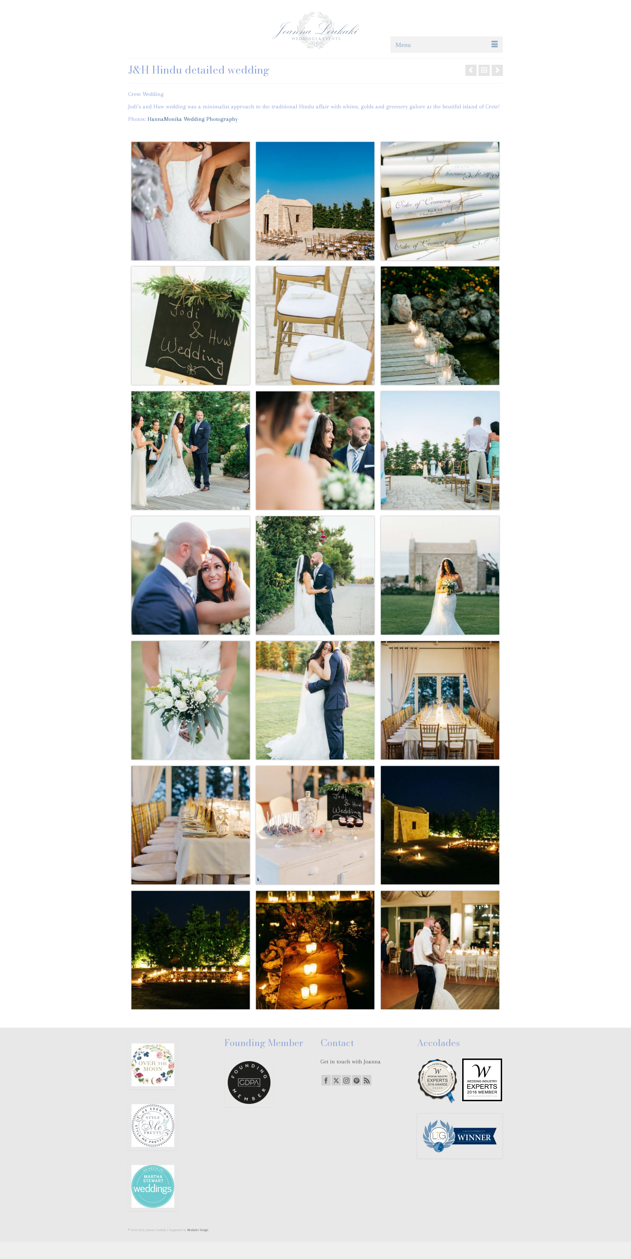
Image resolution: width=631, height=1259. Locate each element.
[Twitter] (336, 1080)
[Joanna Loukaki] (315, 30)
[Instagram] (346, 1080)
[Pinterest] (356, 1080)
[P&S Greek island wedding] (471, 70)
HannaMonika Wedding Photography (192, 119)
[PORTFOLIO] (484, 70)
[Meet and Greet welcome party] (497, 70)
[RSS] (366, 1080)
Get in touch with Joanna (350, 1061)
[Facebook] (326, 1080)
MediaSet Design (197, 1230)
